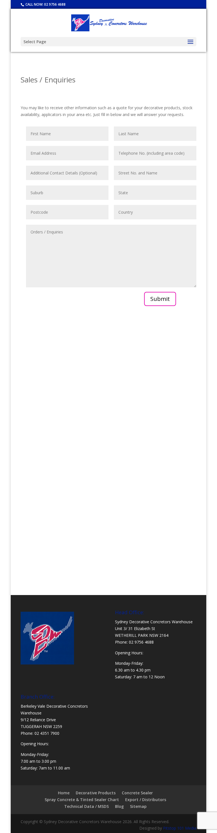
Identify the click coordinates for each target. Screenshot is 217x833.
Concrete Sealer (137, 792)
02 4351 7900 (46, 733)
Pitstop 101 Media (179, 828)
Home (64, 792)
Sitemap (138, 806)
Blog (119, 806)
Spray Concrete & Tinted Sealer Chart (82, 799)
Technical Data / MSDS (86, 806)
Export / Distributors (145, 799)
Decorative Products (96, 792)
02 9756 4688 (55, 4)
